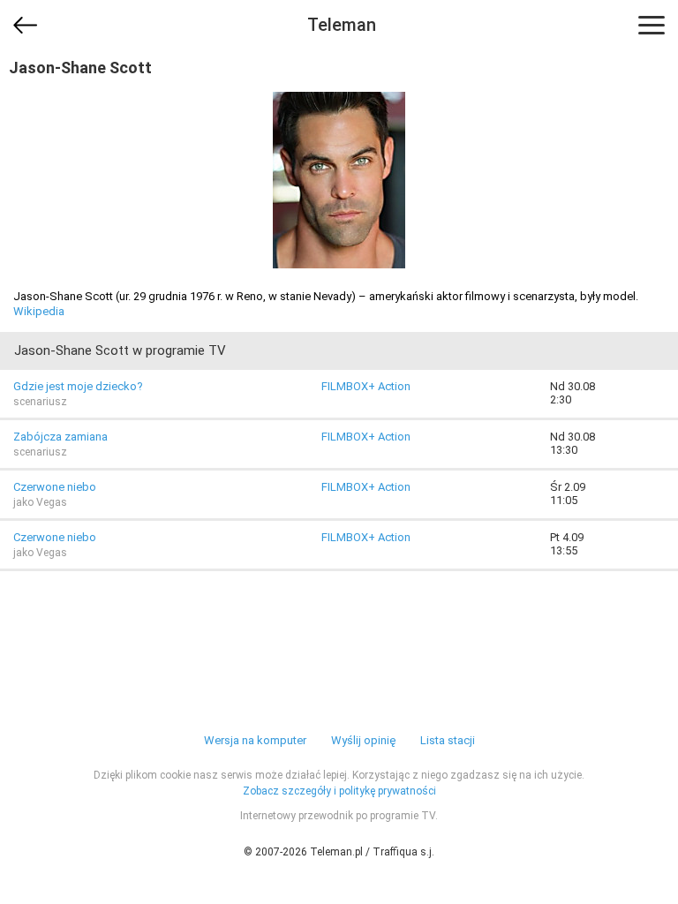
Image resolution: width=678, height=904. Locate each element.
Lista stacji (447, 740)
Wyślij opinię (363, 740)
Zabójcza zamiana (60, 436)
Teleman (341, 24)
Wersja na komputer (255, 740)
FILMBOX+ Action (366, 386)
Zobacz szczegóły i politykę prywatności (339, 791)
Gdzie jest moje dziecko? (78, 386)
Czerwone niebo (54, 486)
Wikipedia (38, 311)
